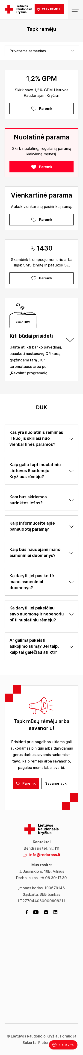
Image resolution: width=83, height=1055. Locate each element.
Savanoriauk (56, 783)
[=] (75, 9)
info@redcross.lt (44, 854)
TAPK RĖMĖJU (51, 9)
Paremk (45, 108)
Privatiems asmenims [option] (27, 51)
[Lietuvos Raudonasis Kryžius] (18, 9)
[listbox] (42, 50)
